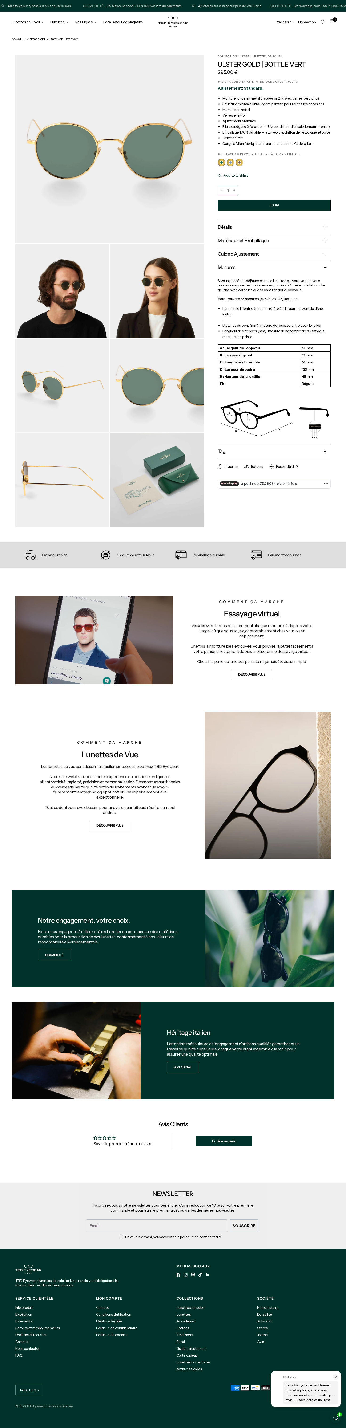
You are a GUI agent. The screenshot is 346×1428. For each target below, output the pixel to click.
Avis (260, 1341)
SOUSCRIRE (244, 1225)
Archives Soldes (189, 1369)
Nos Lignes (84, 22)
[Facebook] (178, 1275)
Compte (102, 1307)
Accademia (185, 1321)
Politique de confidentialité (116, 1328)
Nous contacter (27, 1348)
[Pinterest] (193, 1275)
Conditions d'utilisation (113, 1314)
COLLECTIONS (190, 1298)
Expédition (23, 1314)
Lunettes (57, 22)
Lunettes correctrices (193, 1362)
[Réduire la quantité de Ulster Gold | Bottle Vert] (221, 190)
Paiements (23, 1321)
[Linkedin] (207, 1275)
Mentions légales (109, 1321)
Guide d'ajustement (192, 1348)
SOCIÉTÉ (265, 1298)
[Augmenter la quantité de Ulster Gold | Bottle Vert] (234, 190)
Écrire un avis (224, 1141)
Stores (262, 1328)
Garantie (22, 1341)
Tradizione (185, 1335)
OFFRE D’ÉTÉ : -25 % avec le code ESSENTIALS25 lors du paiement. (101, 6)
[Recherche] (322, 22)
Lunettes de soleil (35, 39)
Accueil (16, 39)
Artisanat (264, 1321)
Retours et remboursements (37, 1328)
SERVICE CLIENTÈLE (34, 1298)
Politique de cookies (112, 1335)
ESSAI (274, 205)
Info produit (24, 1307)
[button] (252, 674)
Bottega (183, 1328)
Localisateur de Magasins (123, 22)
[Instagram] (186, 1275)
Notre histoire (268, 1307)
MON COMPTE (109, 1298)
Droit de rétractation (31, 1335)
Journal (262, 1335)
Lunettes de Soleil (26, 22)
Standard (253, 88)
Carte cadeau (187, 1355)
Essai (181, 1341)
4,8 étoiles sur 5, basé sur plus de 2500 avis (199, 6)
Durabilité (264, 1314)
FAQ (19, 1355)
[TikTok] (200, 1275)
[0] (330, 22)
